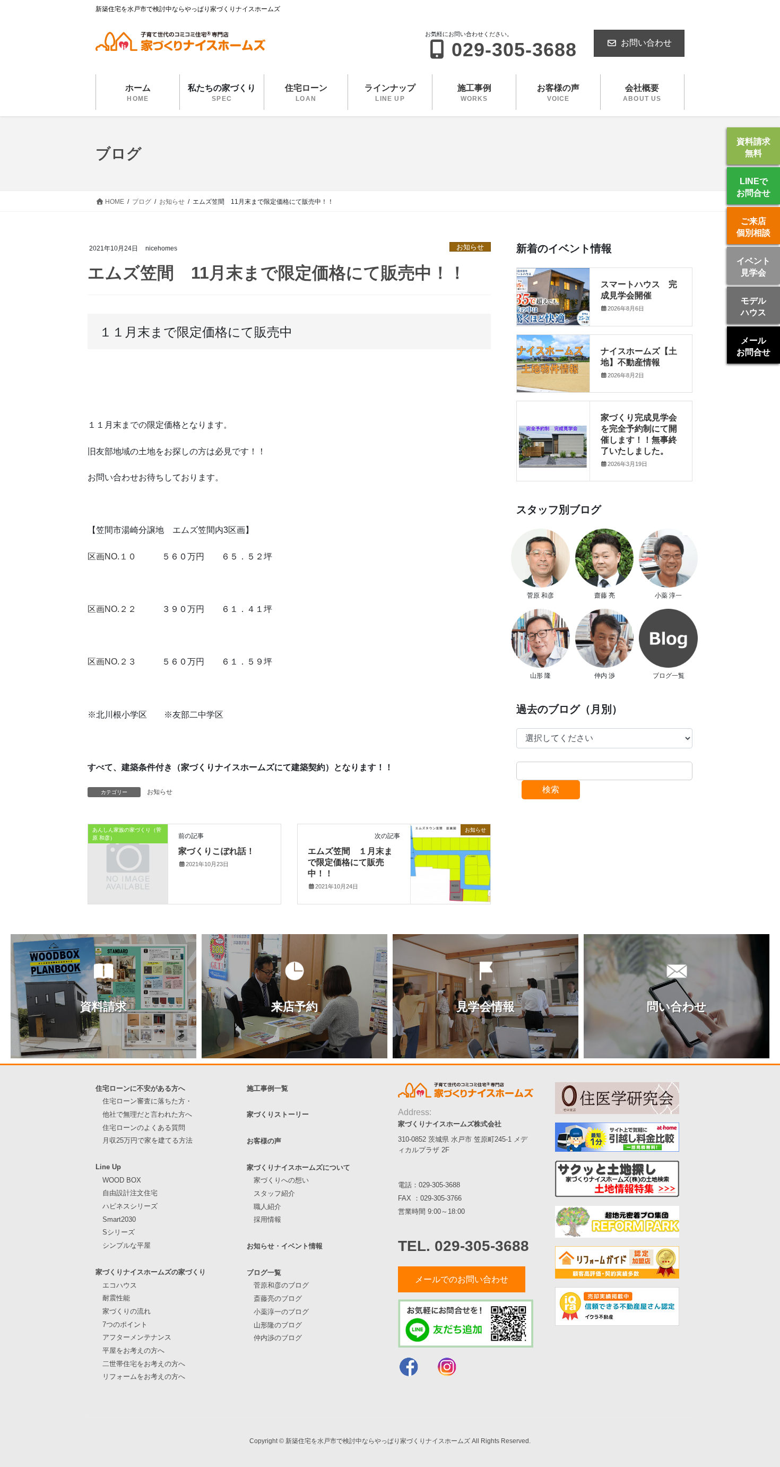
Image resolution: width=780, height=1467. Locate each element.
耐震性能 (116, 1298)
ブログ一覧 (264, 1272)
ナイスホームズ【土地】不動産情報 (639, 356)
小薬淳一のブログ (281, 1312)
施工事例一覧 (267, 1088)
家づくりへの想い (281, 1180)
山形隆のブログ (278, 1325)
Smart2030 (119, 1219)
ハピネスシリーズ (130, 1206)
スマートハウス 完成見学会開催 (639, 289)
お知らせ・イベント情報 (285, 1246)
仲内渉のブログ (278, 1338)
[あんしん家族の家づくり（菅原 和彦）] (128, 848)
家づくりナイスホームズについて (298, 1167)
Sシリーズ (118, 1232)
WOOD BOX (121, 1180)
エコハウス (119, 1285)
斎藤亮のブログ (278, 1298)
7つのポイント (125, 1324)
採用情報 (267, 1219)
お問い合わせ (646, 42)
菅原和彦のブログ (281, 1285)
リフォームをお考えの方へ (143, 1376)
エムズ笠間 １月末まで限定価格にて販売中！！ (350, 861)
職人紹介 (267, 1207)
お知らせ (470, 247)
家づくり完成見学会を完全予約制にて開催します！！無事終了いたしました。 (639, 433)
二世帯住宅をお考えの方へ (143, 1364)
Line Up (108, 1167)
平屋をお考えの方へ (133, 1350)
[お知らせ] (450, 863)
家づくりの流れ (126, 1311)
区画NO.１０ (116, 556)
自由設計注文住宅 (130, 1193)
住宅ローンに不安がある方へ (140, 1088)
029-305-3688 (439, 1185)
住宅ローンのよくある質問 (143, 1128)
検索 (550, 789)
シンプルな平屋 (126, 1245)
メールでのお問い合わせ (461, 1279)
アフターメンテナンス (136, 1337)
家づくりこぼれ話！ (216, 850)
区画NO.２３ (112, 661)
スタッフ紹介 (274, 1193)
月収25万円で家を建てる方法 (147, 1140)
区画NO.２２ (112, 609)
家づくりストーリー (278, 1114)
